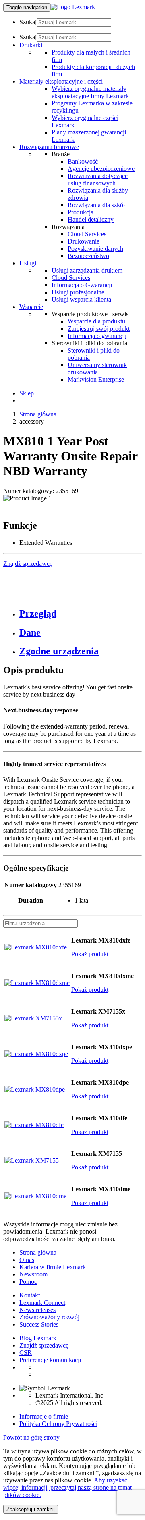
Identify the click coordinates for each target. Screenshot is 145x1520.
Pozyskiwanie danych (95, 248)
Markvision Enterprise (96, 379)
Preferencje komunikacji (50, 1359)
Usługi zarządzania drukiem (87, 270)
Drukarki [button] (30, 45)
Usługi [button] (27, 263)
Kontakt (29, 1295)
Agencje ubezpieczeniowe (101, 168)
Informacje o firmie (43, 1416)
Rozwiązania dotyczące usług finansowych (98, 179)
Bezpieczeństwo (88, 255)
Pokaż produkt (89, 954)
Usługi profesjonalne (78, 292)
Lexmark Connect (42, 1302)
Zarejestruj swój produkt (99, 328)
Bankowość (83, 161)
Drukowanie (83, 241)
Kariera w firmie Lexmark (52, 1267)
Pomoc (28, 1281)
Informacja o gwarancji (97, 335)
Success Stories (38, 1324)
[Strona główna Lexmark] (72, 7)
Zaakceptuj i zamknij (30, 1509)
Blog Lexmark (37, 1338)
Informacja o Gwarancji (82, 284)
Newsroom (33, 1274)
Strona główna (37, 414)
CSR (25, 1352)
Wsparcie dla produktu (96, 321)
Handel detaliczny (91, 219)
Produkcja (80, 212)
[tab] (80, 613)
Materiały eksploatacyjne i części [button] (61, 81)
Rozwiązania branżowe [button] (49, 146)
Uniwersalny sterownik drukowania (97, 368)
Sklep (26, 393)
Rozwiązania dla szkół (96, 205)
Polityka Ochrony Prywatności (58, 1423)
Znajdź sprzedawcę (43, 1345)
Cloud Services (87, 234)
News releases (37, 1309)
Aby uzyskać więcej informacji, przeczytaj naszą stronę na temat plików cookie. (67, 1487)
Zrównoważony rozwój (49, 1317)
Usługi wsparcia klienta (81, 299)
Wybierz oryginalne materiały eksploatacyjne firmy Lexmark (90, 92)
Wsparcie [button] (31, 306)
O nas (26, 1259)
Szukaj (28, 22)
